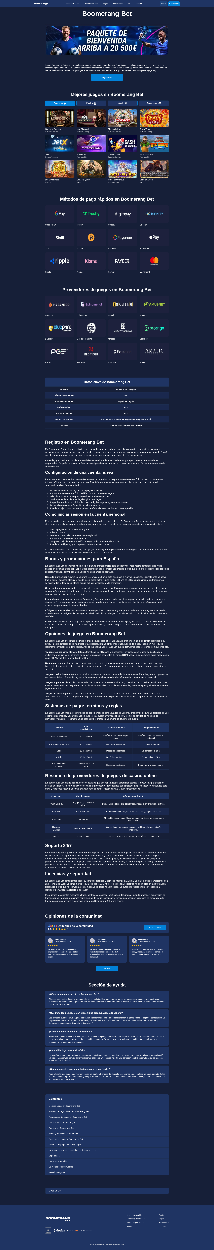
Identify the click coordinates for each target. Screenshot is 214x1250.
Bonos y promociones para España (64, 1134)
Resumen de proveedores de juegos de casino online (72, 1150)
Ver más (107, 969)
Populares (58, 103)
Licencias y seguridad (58, 1161)
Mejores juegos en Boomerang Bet (64, 1106)
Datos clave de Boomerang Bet (63, 1122)
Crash (120, 103)
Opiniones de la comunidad (61, 1167)
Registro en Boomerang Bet (61, 1128)
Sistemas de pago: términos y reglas (65, 1145)
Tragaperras (152, 103)
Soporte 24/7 (54, 1156)
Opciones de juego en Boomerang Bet (66, 1139)
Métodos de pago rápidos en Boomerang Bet (69, 1111)
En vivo (89, 103)
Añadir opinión (155, 927)
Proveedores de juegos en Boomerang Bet (68, 1117)
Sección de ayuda (57, 1172)
